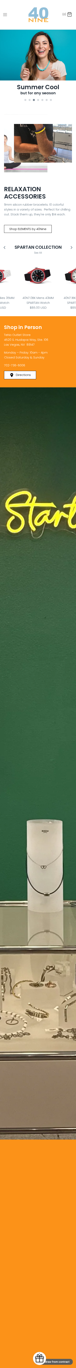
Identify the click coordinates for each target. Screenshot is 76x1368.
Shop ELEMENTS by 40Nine (27, 229)
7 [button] (53, 98)
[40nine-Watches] (38, 14)
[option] (38, 63)
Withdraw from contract (54, 1361)
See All (38, 252)
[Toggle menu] (5, 15)
